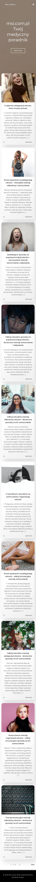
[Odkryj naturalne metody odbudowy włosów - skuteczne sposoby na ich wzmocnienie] (18, 399)
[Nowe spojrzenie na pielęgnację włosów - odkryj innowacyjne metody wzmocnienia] (18, 556)
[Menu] (33, 4)
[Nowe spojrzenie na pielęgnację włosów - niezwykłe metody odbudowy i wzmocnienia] (18, 162)
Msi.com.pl (10, 4)
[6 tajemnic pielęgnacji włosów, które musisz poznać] (18, 88)
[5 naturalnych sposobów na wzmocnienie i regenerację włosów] (18, 476)
